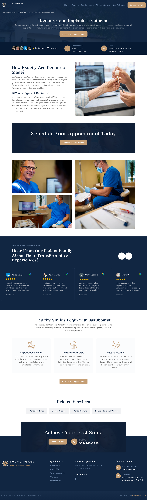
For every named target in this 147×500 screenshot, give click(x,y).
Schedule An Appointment (74, 142)
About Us (54, 469)
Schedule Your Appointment (73, 34)
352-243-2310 (81, 51)
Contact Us (55, 481)
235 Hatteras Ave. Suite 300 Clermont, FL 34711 (120, 49)
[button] (128, 256)
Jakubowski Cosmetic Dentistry (15, 12)
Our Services (86, 5)
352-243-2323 (77, 48)
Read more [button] (10, 295)
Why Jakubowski (103, 5)
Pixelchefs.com (139, 495)
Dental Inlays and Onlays (106, 411)
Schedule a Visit (136, 5)
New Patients (119, 5)
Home (67, 5)
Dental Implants (37, 411)
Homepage (55, 465)
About (74, 5)
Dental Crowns (80, 411)
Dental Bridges (58, 411)
